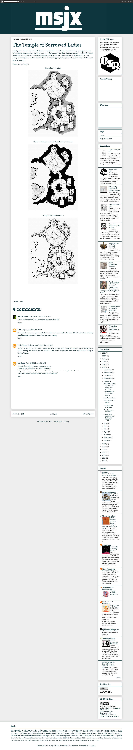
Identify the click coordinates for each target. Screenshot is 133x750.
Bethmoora (72, 738)
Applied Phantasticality (108, 473)
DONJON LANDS (108, 662)
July (105, 423)
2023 (104, 361)
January (107, 440)
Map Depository (106, 138)
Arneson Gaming (41, 736)
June (106, 426)
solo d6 (74, 733)
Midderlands (43, 740)
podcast (92, 740)
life (58, 733)
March (106, 435)
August (107, 381)
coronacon (25, 736)
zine (57, 736)
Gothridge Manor (108, 638)
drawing (45, 738)
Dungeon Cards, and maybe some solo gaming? (109, 386)
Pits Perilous (106, 545)
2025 (104, 356)
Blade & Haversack (84, 738)
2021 (104, 367)
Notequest (96, 738)
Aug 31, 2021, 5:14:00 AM (36, 363)
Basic (16, 740)
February (107, 437)
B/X (120, 736)
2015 (104, 458)
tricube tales (57, 738)
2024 (104, 359)
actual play (116, 731)
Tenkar (79, 740)
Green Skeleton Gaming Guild (108, 588)
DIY (60, 736)
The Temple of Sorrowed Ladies (109, 393)
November (108, 372)
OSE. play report (85, 733)
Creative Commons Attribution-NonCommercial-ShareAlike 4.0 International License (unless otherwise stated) (110, 712)
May (106, 429)
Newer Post (18, 414)
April (106, 432)
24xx (120, 738)
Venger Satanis (24, 316)
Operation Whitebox (62, 740)
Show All (118, 677)
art (53, 731)
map (21, 301)
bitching (115, 738)
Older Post (88, 414)
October (107, 375)
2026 (104, 353)
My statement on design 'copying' (114, 245)
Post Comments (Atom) (59, 422)
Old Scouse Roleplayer (110, 629)
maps (50, 738)
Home (53, 414)
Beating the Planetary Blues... (114, 548)
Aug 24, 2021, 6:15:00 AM (41, 316)
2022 (104, 364)
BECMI (65, 738)
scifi (96, 740)
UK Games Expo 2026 (110, 631)
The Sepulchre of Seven (109, 411)
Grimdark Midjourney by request (114, 225)
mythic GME (109, 736)
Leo (19, 330)
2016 (104, 455)
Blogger (92, 746)
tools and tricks (99, 731)
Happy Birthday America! (113, 592)
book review (36, 738)
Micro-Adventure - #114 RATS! (114, 642)
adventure (44, 730)
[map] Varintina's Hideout (113, 264)
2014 (104, 461)
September (108, 378)
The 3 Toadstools (108, 569)
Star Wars (73, 740)
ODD (53, 740)
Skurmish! (28, 738)
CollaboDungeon (85, 736)
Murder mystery (108, 571)
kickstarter (85, 740)
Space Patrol (98, 733)
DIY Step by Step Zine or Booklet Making (114, 188)
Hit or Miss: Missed (109, 475)
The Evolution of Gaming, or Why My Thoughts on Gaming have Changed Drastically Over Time (109, 287)
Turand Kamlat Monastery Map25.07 (114, 308)
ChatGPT (41, 733)
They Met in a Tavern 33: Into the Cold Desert (114, 496)
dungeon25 (66, 736)
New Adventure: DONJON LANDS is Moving (108, 665)
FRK (105, 733)
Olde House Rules (25, 345)
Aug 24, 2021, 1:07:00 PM (43, 345)
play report (16, 733)
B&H (12, 740)
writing (75, 731)
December (108, 370)
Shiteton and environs (108, 406)
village (116, 736)
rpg (109, 731)
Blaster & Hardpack (24, 740)
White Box (85, 731)
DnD (76, 736)
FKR (53, 736)
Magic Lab (35, 740)
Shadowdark (51, 733)
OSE (62, 733)
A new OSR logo (106, 39)
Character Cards (17, 738)
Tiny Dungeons (106, 738)
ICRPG (94, 736)
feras (73, 736)
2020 (104, 444)
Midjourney (26, 733)
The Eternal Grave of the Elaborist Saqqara (109, 417)
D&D (50, 736)
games (67, 733)
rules (32, 736)
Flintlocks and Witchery (107, 602)
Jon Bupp (21, 363)
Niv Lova (100, 736)
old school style (27, 730)
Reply (20, 323)
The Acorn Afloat (108, 516)
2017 (104, 452)
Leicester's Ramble (109, 492)
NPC (49, 740)
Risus (34, 733)
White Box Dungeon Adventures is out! (114, 328)
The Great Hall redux (109, 401)
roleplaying (61, 731)
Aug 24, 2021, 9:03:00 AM (31, 330)
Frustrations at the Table (114, 606)
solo (69, 731)
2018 (104, 449)
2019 (104, 447)
